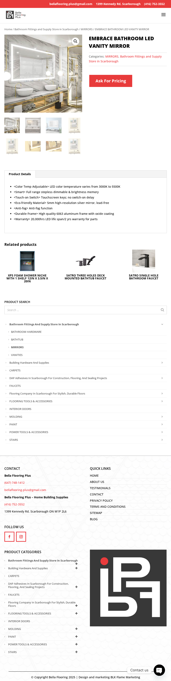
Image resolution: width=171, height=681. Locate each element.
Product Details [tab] (20, 174)
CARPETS (14, 370)
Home (8, 29)
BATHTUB (17, 339)
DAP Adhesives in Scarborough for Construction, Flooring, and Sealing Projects (58, 378)
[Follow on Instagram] (21, 537)
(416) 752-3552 (154, 4)
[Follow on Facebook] (9, 537)
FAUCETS (15, 386)
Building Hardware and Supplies (29, 362)
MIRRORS (87, 29)
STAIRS (13, 440)
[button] (75, 41)
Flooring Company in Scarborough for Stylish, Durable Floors (47, 393)
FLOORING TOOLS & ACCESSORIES (30, 401)
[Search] (162, 310)
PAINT (13, 424)
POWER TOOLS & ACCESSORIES (28, 432)
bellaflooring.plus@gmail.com (70, 4)
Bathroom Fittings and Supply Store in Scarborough (46, 29)
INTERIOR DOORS (20, 409)
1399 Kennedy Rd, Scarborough (118, 4)
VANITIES (17, 355)
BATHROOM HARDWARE (26, 332)
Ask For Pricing (111, 81)
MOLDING (15, 416)
